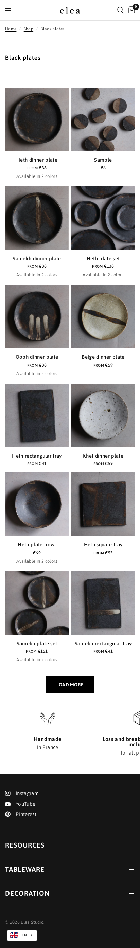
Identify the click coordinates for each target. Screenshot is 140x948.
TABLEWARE (25, 869)
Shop (28, 28)
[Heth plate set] (103, 218)
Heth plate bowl (37, 544)
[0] (130, 10)
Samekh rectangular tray (103, 643)
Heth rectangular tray (37, 456)
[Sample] (103, 119)
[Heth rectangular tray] (37, 415)
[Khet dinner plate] (103, 415)
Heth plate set (103, 258)
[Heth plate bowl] (37, 504)
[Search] (120, 10)
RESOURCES (25, 845)
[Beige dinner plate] (103, 316)
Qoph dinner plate (37, 357)
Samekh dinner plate (37, 258)
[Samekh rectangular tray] (103, 603)
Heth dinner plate (36, 160)
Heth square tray (103, 544)
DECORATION (27, 893)
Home (10, 28)
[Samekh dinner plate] (37, 218)
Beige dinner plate (103, 357)
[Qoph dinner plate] (37, 316)
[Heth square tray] (103, 504)
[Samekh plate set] (37, 603)
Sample (103, 160)
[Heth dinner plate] (37, 119)
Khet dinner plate (103, 456)
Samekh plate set (37, 643)
